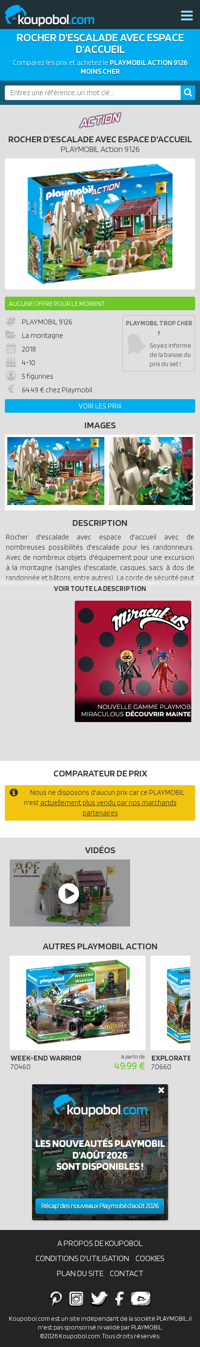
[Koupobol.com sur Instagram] (76, 1298)
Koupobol (56, 16)
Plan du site (80, 1273)
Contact (127, 1273)
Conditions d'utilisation (82, 1258)
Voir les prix (100, 406)
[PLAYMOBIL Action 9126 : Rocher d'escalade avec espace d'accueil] (100, 223)
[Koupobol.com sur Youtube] (141, 1298)
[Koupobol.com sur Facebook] (119, 1298)
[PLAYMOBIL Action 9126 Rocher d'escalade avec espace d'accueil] (55, 502)
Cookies (150, 1258)
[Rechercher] (188, 92)
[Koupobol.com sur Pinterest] (56, 1298)
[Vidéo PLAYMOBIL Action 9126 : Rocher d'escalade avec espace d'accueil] (67, 892)
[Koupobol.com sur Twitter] (99, 1298)
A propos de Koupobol (100, 1243)
